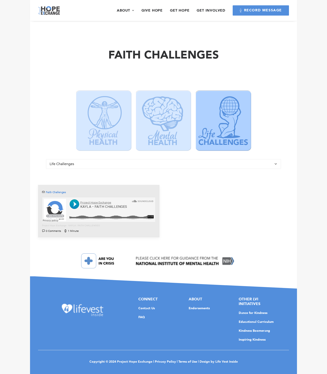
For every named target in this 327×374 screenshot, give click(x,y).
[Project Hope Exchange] (49, 10)
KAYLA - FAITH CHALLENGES (84, 225)
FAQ (141, 317)
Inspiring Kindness (252, 339)
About (123, 10)
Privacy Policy (165, 361)
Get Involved (211, 10)
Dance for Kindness (253, 313)
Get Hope (179, 10)
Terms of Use (187, 361)
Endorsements (199, 308)
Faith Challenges (56, 192)
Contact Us (146, 308)
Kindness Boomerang (254, 330)
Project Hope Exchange (54, 225)
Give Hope (152, 10)
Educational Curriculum (256, 321)
